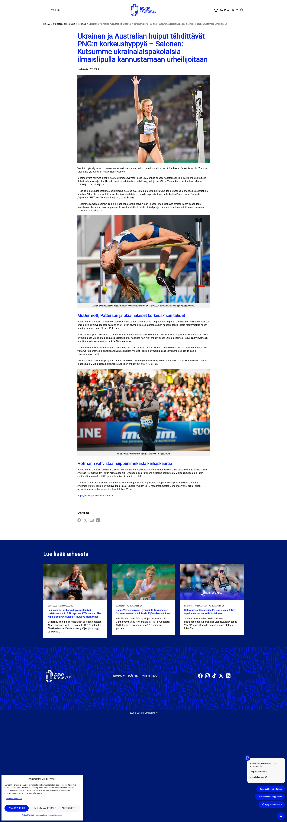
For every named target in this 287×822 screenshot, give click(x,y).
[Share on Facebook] (79, 520)
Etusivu (46, 24)
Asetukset (68, 808)
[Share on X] (85, 520)
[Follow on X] (221, 676)
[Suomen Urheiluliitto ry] (143, 10)
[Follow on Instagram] (207, 676)
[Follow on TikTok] (214, 676)
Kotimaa (82, 24)
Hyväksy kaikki (17, 808)
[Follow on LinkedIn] (228, 676)
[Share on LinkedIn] (98, 520)
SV (236, 10)
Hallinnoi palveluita (14, 799)
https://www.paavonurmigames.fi (95, 495)
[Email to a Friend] (92, 520)
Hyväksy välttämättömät (43, 808)
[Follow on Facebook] (200, 676)
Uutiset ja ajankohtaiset (64, 24)
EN (232, 10)
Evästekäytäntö (28, 815)
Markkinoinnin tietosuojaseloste (49, 815)
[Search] (242, 10)
